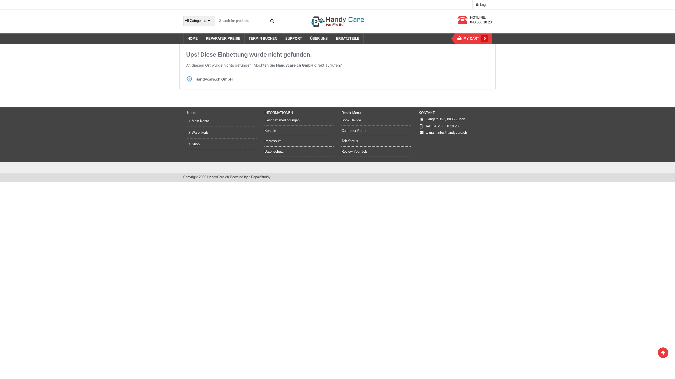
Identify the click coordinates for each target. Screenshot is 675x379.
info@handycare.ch (452, 132)
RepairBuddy (261, 177)
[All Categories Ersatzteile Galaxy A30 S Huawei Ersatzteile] (199, 21)
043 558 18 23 (481, 22)
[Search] (272, 21)
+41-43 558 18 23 (445, 126)
